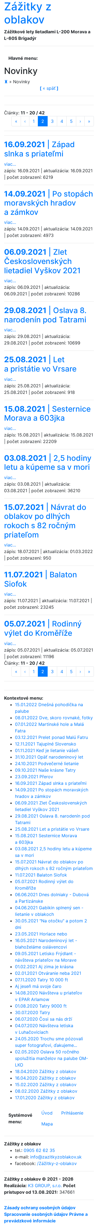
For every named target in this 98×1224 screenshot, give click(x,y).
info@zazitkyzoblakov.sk (56, 1157)
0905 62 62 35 (39, 1150)
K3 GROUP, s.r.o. (45, 1185)
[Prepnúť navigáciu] (45, 58)
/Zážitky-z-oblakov (57, 1163)
